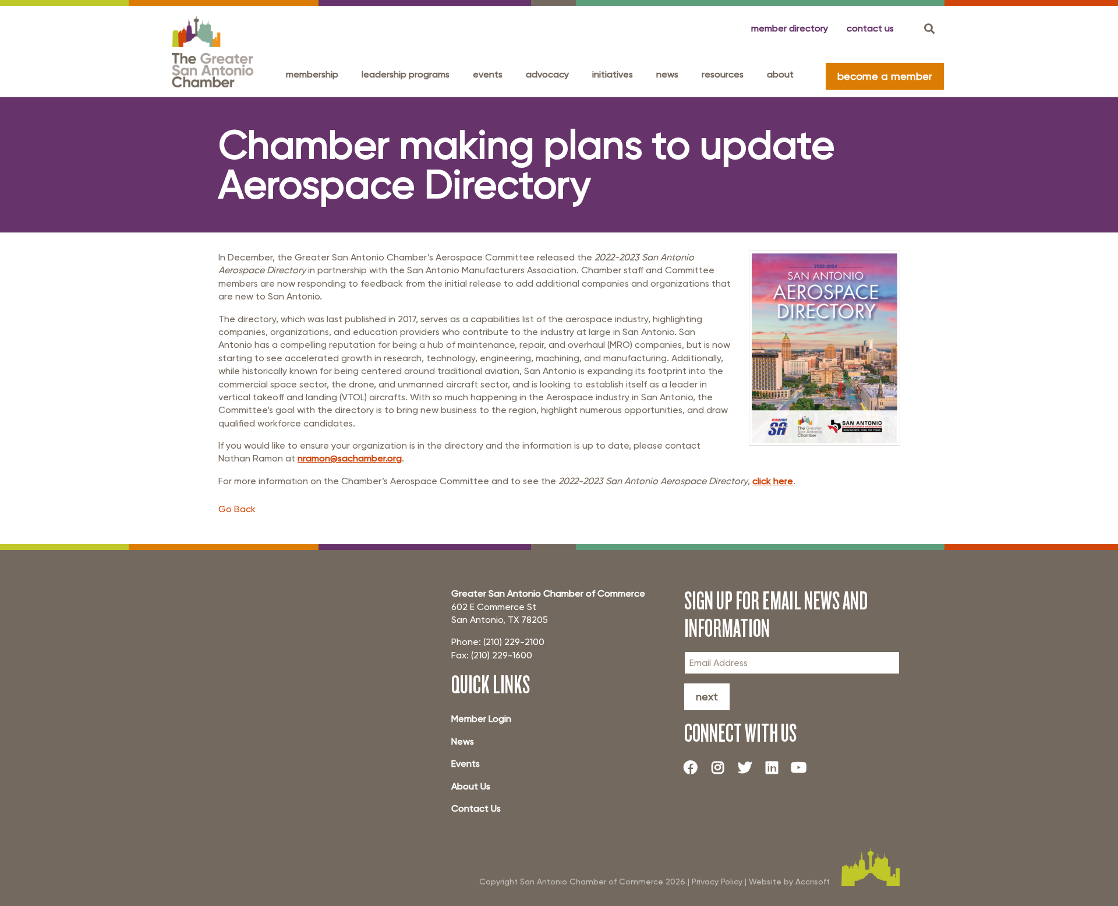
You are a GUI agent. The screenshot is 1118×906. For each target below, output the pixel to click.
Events (488, 74)
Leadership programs (406, 74)
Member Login (481, 718)
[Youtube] (803, 767)
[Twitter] (749, 767)
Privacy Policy (717, 881)
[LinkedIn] (776, 767)
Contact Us (476, 808)
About (780, 74)
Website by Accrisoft (789, 881)
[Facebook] (695, 767)
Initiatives (612, 74)
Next (707, 696)
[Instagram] (722, 767)
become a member (884, 76)
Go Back (237, 508)
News (667, 74)
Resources (723, 74)
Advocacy (547, 74)
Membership (312, 74)
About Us (470, 786)
